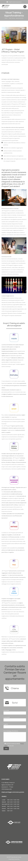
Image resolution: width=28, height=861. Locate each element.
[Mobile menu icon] (24, 6)
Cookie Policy (17, 859)
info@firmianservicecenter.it (15, 2)
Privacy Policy (11, 859)
